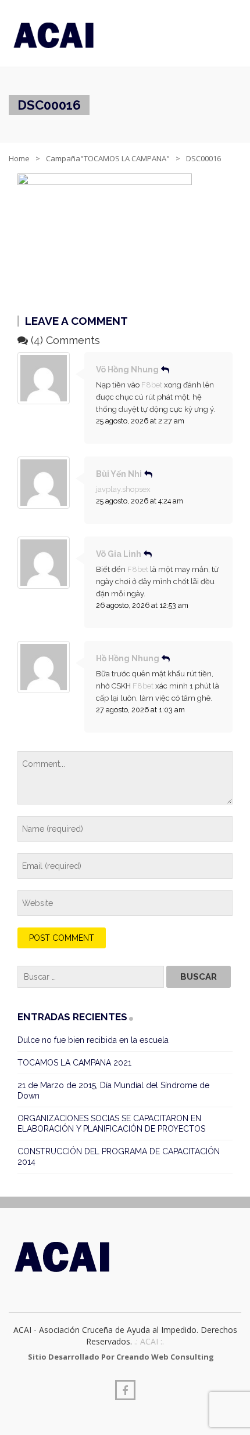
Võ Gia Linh (118, 554)
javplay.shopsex (123, 489)
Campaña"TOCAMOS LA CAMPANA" (108, 158)
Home (19, 158)
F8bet (151, 385)
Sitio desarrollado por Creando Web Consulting (121, 1356)
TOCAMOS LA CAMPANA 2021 (74, 1062)
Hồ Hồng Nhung (127, 658)
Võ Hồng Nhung (127, 369)
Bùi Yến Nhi (119, 474)
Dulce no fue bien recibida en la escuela (93, 1040)
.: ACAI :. (149, 1341)
